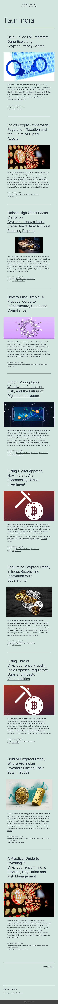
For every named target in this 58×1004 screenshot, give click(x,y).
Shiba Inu (9, 840)
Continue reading (20, 99)
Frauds (13, 743)
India (20, 109)
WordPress (19, 993)
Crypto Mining (34, 364)
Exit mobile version (29, 1002)
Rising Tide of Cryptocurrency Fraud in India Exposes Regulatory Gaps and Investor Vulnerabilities (27, 670)
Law (23, 454)
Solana (15, 840)
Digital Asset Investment (18, 949)
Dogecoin (10, 947)
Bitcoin (18, 194)
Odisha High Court (20, 280)
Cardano (22, 838)
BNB (21, 945)
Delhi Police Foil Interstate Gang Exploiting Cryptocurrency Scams (28, 41)
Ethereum (47, 838)
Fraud (16, 109)
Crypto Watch (29, 4)
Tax (16, 196)
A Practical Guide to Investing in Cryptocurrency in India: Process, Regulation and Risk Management (26, 867)
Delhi (13, 109)
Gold (13, 842)
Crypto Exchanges (25, 194)
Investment (18, 454)
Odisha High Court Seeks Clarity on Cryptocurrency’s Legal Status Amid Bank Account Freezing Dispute (28, 222)
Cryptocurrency (20, 107)
